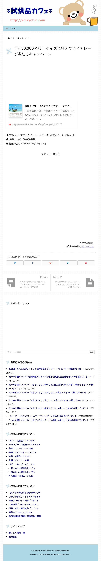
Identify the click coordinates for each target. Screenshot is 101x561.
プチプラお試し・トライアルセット (25, 496)
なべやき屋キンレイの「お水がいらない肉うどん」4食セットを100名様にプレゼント (47, 400)
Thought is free (65, 554)
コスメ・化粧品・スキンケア (22, 440)
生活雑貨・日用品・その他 (21, 476)
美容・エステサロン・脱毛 (21, 448)
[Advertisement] (50, 79)
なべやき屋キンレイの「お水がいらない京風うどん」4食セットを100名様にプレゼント (48, 392)
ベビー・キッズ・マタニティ (22, 464)
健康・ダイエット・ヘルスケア (23, 452)
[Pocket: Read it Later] (86, 262)
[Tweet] (15, 262)
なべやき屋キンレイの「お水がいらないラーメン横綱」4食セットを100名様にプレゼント (49, 420)
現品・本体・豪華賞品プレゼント (24, 508)
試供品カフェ (88, 246)
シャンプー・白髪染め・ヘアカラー (25, 444)
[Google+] (50, 262)
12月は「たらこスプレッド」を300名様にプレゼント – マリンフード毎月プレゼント (46, 369)
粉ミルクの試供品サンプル (23, 468)
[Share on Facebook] (32, 262)
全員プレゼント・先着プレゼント (24, 500)
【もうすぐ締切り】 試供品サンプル (25, 492)
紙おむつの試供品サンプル (23, 472)
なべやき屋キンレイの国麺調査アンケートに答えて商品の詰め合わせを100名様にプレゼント (50, 376)
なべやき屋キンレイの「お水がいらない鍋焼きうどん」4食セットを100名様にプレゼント (49, 408)
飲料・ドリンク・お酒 (19, 460)
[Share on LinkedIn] (68, 262)
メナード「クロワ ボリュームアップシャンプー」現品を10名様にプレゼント (43, 416)
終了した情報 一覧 (17, 533)
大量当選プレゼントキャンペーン (24, 504)
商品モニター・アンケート (21, 512)
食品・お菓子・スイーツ (20, 456)
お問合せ (13, 537)
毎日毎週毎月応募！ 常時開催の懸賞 (25, 516)
